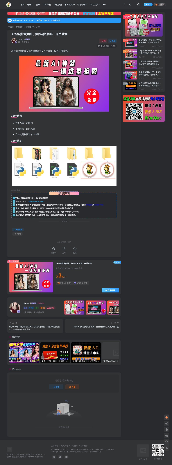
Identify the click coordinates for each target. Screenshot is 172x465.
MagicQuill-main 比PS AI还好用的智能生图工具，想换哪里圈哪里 (150, 53)
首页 (22, 4)
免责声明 (64, 445)
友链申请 (54, 445)
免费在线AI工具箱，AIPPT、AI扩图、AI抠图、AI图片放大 (36, 20)
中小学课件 (82, 4)
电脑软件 (20, 27)
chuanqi (21, 39)
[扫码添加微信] (166, 435)
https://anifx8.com (35, 201)
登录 (58, 387)
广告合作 (74, 445)
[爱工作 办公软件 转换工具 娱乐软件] (15, 449)
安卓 (38, 4)
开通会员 (161, 4)
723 (32, 308)
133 (43, 308)
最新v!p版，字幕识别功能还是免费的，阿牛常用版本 (150, 41)
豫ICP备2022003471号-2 (60, 449)
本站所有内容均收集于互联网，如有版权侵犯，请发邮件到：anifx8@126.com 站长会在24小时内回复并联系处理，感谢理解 (83, 450)
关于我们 (83, 445)
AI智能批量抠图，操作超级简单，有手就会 (39, 34)
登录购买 (111, 290)
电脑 (29, 4)
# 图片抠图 (17, 234)
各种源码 (68, 4)
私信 (114, 40)
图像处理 (30, 27)
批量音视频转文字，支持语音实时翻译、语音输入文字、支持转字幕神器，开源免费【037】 (150, 76)
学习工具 (94, 4)
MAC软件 (47, 4)
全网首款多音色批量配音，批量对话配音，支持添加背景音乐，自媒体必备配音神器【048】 (150, 86)
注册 (73, 387)
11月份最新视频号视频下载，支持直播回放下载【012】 (149, 64)
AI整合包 (58, 4)
